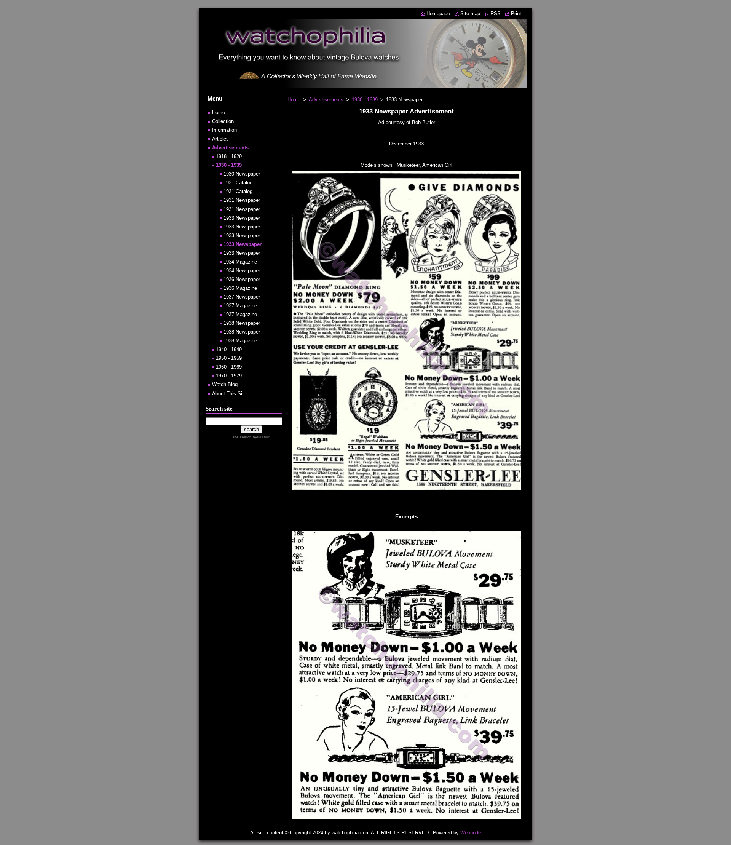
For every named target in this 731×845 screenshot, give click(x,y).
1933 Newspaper (241, 218)
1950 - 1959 (229, 358)
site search (242, 437)
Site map (470, 13)
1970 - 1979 (229, 376)
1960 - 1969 (229, 367)
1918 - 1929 (229, 156)
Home (293, 99)
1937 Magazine (240, 305)
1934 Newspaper (241, 270)
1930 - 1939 (365, 99)
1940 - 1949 (229, 349)
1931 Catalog (237, 182)
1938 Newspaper (241, 323)
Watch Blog (225, 384)
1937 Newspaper (241, 297)
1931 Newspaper (241, 200)
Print (516, 13)
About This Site (229, 393)
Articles (220, 139)
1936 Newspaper (241, 279)
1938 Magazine (240, 340)
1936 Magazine (240, 288)
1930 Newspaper (241, 174)
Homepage (438, 13)
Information (224, 130)
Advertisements (326, 99)
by (261, 437)
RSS (495, 13)
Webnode (470, 832)
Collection (223, 121)
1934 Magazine (240, 262)
